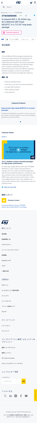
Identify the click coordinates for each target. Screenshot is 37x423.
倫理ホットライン (6, 353)
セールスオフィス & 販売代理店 (10, 290)
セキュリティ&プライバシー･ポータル (12, 363)
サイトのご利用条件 (9, 415)
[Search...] (4, 7)
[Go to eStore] (31, 3)
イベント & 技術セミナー (8, 306)
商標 (25, 415)
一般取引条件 (5, 271)
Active (20, 15)
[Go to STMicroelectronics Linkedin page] (10, 396)
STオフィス (5, 285)
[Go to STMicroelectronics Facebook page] (20, 396)
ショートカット (6, 325)
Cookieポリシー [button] (26, 417)
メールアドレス (6, 377)
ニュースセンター (6, 301)
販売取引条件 (19, 415)
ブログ (3, 265)
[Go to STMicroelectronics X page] (6, 396)
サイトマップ (5, 331)
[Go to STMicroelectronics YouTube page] (26, 396)
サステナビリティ (6, 244)
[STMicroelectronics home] (18, 2)
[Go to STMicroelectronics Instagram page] (15, 396)
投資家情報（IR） (6, 239)
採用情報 (4, 255)
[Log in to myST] (35, 2)
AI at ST (4, 311)
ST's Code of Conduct (8, 358)
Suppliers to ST (6, 260)
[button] (2, 2)
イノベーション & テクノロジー (10, 250)
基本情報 (4, 234)
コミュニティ (5, 295)
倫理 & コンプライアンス (8, 347)
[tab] (2, 39)
